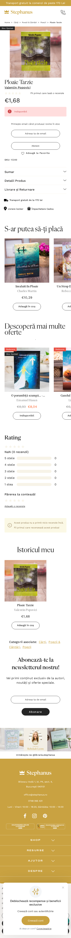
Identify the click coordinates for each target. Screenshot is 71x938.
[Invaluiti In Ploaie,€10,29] (27, 260)
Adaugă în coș (26, 306)
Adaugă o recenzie (15, 506)
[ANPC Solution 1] (20, 826)
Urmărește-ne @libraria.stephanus (35, 755)
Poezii (27, 647)
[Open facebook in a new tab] (24, 815)
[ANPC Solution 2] (51, 826)
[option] (26, 385)
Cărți (42, 642)
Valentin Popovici (17, 87)
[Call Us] (63, 12)
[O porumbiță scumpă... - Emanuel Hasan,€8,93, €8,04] (27, 370)
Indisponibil (27, 415)
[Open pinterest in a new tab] (45, 815)
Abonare (35, 146)
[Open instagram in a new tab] (34, 815)
